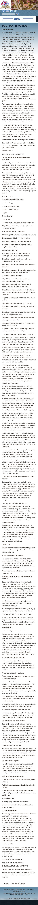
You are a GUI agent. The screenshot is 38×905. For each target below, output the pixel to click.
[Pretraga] (17, 14)
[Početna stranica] (4, 11)
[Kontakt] (12, 11)
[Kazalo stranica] (8, 11)
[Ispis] (15, 11)
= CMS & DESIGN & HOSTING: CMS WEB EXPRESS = (19, 898)
